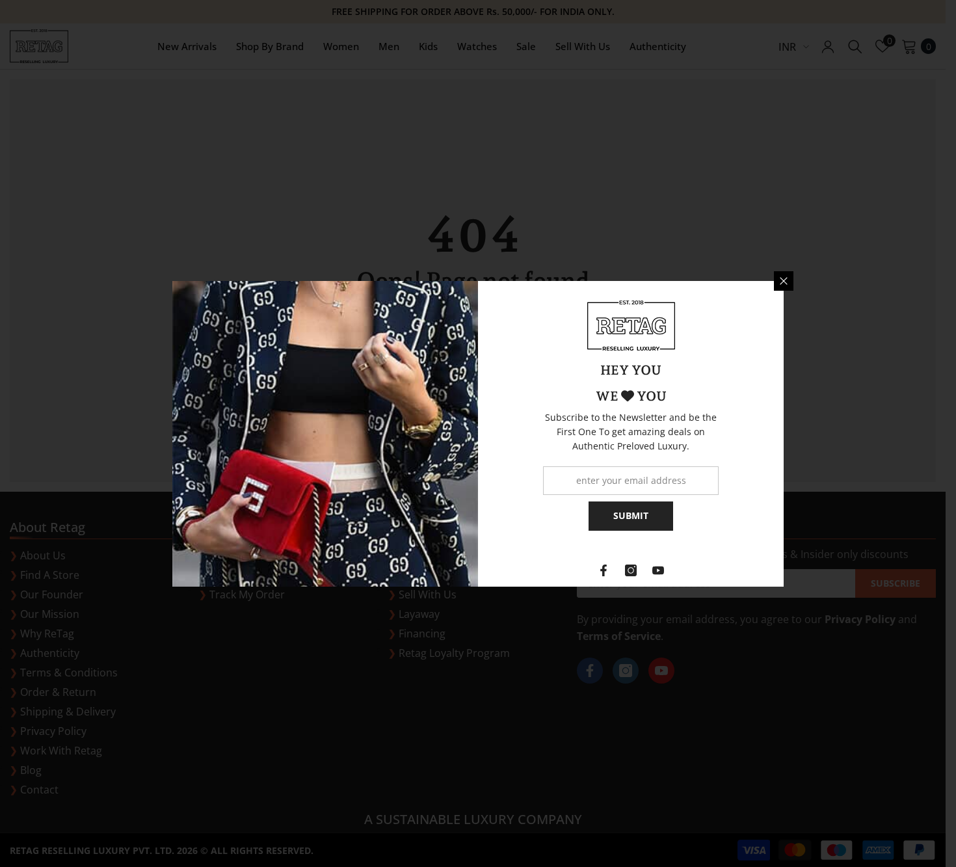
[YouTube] (658, 570)
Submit (630, 515)
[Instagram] (630, 570)
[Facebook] (603, 570)
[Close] (783, 281)
